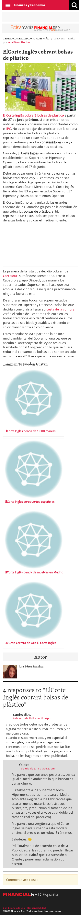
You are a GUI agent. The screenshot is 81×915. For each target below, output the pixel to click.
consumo (33, 38)
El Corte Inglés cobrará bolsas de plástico (34, 115)
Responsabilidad (36, 908)
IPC (8, 129)
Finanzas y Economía (29, 5)
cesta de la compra (60, 309)
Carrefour (10, 276)
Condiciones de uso (14, 908)
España (44, 38)
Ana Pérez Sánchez (19, 42)
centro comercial (15, 38)
